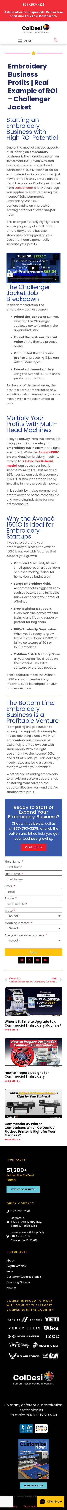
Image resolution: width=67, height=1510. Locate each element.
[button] (25, 40)
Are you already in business (25, 935)
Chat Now (54, 1501)
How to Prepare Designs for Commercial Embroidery (27, 1075)
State (9, 910)
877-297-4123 (33, 4)
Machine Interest (17, 923)
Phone (10, 898)
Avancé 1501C (49, 452)
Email (9, 886)
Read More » (12, 1029)
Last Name (13, 873)
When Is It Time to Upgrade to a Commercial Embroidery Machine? (33, 1023)
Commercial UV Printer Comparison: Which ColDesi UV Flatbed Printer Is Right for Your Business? (30, 1130)
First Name (13, 861)
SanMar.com (24, 188)
